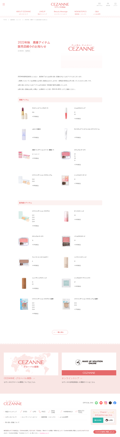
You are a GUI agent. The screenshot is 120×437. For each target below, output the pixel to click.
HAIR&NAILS (68, 412)
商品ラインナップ (11, 412)
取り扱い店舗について (12, 422)
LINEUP (42, 13)
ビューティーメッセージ (29, 417)
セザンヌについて (11, 417)
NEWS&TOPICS (80, 13)
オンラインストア (70, 378)
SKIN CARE (53, 411)
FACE (43, 412)
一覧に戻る (60, 332)
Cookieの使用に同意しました (104, 432)
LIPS (34, 412)
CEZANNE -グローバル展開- (18, 378)
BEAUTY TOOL (81, 411)
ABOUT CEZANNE (23, 13)
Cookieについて (44, 433)
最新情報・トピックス (48, 417)
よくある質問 (64, 417)
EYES (25, 412)
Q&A (96, 13)
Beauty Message (60, 13)
